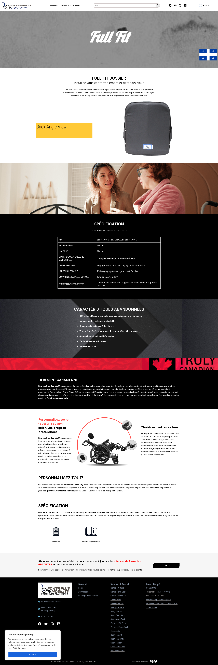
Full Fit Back (116, 599)
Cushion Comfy (117, 639)
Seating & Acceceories (70, 5)
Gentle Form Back (118, 592)
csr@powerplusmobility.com (158, 599)
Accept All (33, 654)
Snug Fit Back (116, 611)
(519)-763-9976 (163, 592)
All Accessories (118, 650)
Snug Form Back (118, 615)
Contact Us (151, 588)
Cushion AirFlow (118, 647)
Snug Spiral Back (118, 619)
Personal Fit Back (118, 623)
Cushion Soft (116, 635)
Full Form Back (117, 603)
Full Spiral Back (117, 607)
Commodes (53, 5)
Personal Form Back (119, 627)
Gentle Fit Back (117, 588)
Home (80, 588)
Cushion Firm (116, 643)
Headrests (115, 631)
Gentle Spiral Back (119, 596)
